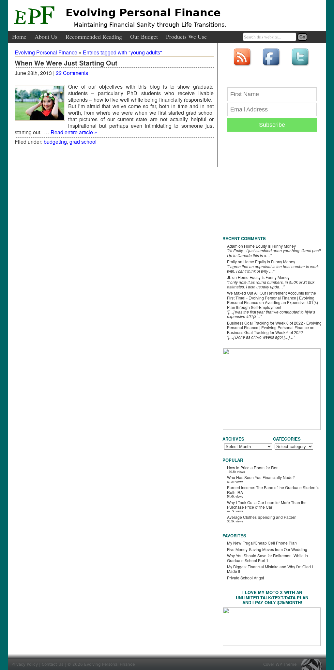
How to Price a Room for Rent (253, 467)
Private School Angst (245, 577)
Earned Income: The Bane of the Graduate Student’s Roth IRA (273, 490)
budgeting (55, 141)
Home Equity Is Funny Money (270, 246)
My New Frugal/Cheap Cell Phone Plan (262, 543)
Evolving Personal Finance (143, 13)
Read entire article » (74, 132)
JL (229, 277)
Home (19, 36)
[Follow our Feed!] (243, 66)
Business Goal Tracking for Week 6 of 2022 (265, 332)
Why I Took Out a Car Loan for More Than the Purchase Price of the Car (267, 505)
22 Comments (72, 73)
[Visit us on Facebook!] (272, 66)
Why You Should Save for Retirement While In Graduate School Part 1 (267, 558)
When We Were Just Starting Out (66, 63)
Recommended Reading (94, 36)
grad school (83, 141)
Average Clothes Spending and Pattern (261, 517)
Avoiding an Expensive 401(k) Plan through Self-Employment (272, 304)
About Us (46, 36)
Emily (232, 261)
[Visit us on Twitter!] (301, 66)
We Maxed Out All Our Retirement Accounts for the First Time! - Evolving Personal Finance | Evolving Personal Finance (271, 297)
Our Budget (144, 36)
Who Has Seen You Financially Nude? (261, 477)
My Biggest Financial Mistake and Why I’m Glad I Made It (270, 569)
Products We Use (186, 36)
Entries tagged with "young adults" (122, 52)
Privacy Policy (24, 664)
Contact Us (52, 664)
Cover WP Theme (279, 664)
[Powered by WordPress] (313, 664)
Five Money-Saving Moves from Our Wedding (267, 549)
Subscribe (272, 125)
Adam (232, 246)
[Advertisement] (271, 189)
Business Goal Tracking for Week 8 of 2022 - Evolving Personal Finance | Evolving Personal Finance (274, 325)
